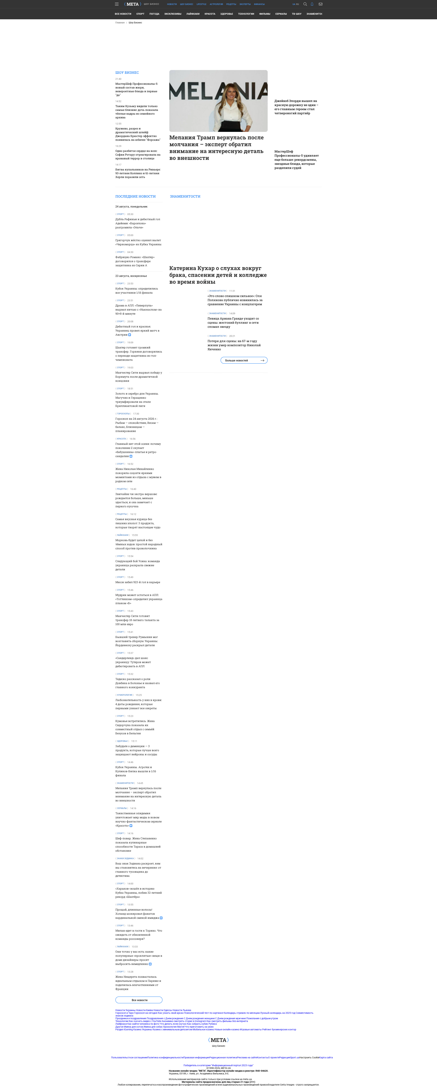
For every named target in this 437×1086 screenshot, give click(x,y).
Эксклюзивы (172, 13)
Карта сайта (326, 1057)
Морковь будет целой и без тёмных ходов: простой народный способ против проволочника (138, 544)
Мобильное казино (203, 1029)
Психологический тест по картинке (203, 1013)
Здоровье (226, 13)
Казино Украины (142, 1029)
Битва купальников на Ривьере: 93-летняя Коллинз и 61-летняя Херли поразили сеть (137, 173)
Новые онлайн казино (227, 1029)
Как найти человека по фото (143, 1023)
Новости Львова (182, 1010)
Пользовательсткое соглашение (129, 1057)
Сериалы (281, 13)
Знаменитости (316, 13)
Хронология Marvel (173, 1026)
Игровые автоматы (251, 1029)
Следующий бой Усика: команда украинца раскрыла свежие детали (137, 565)
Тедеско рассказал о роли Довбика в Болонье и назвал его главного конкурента (137, 683)
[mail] (320, 4)
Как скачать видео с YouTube (145, 1021)
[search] (305, 4)
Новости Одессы (162, 1010)
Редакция (284, 1057)
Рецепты (231, 4)
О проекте (273, 1057)
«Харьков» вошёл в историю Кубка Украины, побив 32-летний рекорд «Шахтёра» (138, 892)
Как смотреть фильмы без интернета (227, 1021)
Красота (210, 13)
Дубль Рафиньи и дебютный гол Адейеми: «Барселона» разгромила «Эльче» (137, 223)
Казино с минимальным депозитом (172, 1029)
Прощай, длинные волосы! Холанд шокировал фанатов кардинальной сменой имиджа (137, 913)
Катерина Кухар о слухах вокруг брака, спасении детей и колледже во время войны (218, 274)
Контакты (262, 1057)
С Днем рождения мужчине (230, 1018)
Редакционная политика (223, 1057)
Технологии (246, 13)
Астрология (216, 4)
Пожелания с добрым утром (262, 1018)
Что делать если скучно (173, 1023)
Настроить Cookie (309, 1057)
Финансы (259, 4)
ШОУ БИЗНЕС (151, 4)
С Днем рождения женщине (199, 1018)
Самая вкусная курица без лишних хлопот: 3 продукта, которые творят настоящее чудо (137, 523)
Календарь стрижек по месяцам (242, 1013)
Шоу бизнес (186, 4)
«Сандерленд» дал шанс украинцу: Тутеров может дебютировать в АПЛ (133, 662)
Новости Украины (125, 1010)
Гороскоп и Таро (124, 1013)
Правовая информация (196, 1057)
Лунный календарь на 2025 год (277, 1013)
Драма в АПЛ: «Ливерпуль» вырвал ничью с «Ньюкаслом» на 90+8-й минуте (138, 309)
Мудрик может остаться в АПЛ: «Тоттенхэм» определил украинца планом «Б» (138, 599)
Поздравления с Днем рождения (165, 1018)
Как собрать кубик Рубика (202, 1023)
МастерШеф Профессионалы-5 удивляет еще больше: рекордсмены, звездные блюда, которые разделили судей (296, 159)
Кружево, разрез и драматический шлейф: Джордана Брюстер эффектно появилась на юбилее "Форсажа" (137, 134)
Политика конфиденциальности (165, 1057)
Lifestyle (201, 4)
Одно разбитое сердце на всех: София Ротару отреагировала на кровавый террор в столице (137, 154)
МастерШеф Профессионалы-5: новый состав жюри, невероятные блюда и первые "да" (136, 89)
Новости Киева (144, 1010)
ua (294, 4)
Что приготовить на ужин (199, 1026)
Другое (119, 1026)
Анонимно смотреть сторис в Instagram (184, 1021)
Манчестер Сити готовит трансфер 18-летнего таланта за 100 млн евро (137, 620)
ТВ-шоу (296, 13)
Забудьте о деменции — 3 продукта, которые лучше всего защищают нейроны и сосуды (137, 750)
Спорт (140, 13)
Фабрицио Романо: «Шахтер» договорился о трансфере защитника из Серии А (134, 261)
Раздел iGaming (124, 1029)
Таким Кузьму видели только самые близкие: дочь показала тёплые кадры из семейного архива (136, 111)
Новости (172, 4)
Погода (154, 13)
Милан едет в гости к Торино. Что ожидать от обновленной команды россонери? (138, 934)
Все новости (123, 13)
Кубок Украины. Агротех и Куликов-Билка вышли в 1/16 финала (135, 771)
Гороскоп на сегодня (145, 1013)
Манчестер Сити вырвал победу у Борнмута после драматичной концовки (138, 376)
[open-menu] (117, 4)
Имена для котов (133, 1026)
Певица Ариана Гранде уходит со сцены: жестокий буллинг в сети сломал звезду (233, 322)
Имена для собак (153, 1026)
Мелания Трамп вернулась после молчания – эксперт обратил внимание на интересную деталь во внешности (216, 147)
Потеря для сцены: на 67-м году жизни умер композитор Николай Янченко (234, 345)
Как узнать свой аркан (171, 1013)
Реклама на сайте (247, 1057)
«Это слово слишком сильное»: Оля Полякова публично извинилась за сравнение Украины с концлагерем (235, 300)
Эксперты (245, 4)
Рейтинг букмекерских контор (279, 1029)
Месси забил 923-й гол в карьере (137, 582)
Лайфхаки (193, 13)
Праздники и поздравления (130, 1018)
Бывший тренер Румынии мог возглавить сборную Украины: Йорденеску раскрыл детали (136, 641)
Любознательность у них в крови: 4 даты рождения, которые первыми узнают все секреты (138, 704)
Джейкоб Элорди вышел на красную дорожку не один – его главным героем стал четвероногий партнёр (296, 107)
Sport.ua (294, 1057)
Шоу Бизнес (218, 1045)
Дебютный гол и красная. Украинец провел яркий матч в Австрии (137, 330)
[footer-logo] (218, 1040)
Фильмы (264, 13)
